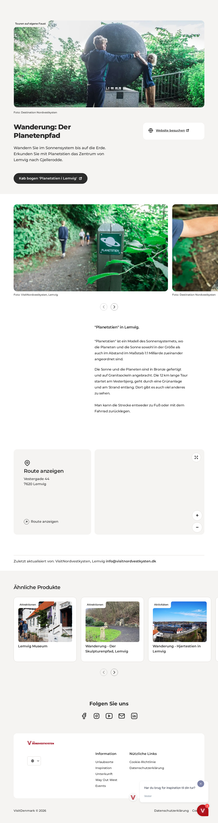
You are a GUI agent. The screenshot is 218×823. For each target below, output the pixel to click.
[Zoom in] (197, 515)
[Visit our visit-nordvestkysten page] (134, 716)
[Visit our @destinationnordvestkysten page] (109, 716)
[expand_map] (196, 457)
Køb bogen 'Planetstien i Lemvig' (48, 178)
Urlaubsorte (104, 762)
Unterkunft (104, 774)
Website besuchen (170, 130)
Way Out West (106, 780)
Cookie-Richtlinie (142, 762)
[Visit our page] (84, 716)
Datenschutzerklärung (146, 768)
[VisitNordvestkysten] (40, 743)
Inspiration (103, 768)
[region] (149, 492)
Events (100, 786)
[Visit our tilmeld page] (121, 716)
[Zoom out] (197, 527)
